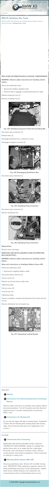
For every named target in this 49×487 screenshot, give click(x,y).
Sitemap (39, 2)
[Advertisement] (24, 49)
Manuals (18, 2)
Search (45, 2)
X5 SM (28, 2)
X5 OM (24, 2)
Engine (35, 21)
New (31, 2)
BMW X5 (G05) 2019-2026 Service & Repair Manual (17, 21)
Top (35, 2)
